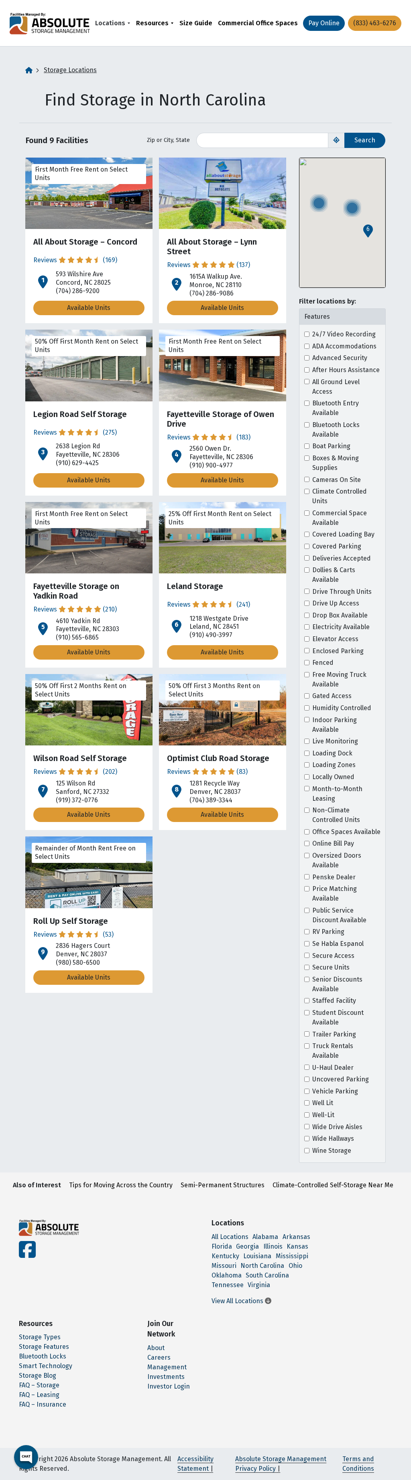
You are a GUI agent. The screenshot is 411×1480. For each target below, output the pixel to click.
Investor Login (168, 1386)
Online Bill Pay (333, 843)
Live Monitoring (335, 741)
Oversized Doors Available (336, 860)
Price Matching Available (334, 893)
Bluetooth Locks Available (336, 429)
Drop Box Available (340, 615)
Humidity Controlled (341, 708)
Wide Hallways (333, 1138)
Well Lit (322, 1103)
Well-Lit (323, 1115)
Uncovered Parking (340, 1079)
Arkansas (296, 1237)
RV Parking (328, 931)
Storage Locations (70, 70)
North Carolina (262, 1265)
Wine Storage (331, 1150)
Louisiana (257, 1256)
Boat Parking (331, 446)
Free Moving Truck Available (339, 679)
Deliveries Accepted (341, 558)
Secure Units (331, 967)
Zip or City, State (168, 140)
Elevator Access (335, 639)
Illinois (273, 1246)
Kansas (297, 1246)
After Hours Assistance (346, 370)
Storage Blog (37, 1375)
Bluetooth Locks (42, 1356)
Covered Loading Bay (343, 534)
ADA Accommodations (344, 346)
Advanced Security (339, 358)
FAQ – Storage (39, 1385)
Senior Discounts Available (337, 984)
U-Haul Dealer (333, 1067)
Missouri (224, 1265)
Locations (110, 23)
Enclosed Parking (338, 651)
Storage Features (44, 1346)
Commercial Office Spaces (258, 23)
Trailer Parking (334, 1034)
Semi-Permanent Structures (223, 1185)
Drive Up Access (335, 603)
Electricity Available (341, 627)
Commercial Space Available (339, 517)
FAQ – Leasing (39, 1395)
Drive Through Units (342, 591)
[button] (368, 231)
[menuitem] (112, 23)
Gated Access (332, 696)
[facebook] (27, 1254)
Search (364, 140)
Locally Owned (333, 777)
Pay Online (324, 23)
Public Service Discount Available (339, 915)
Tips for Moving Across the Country (121, 1185)
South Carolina (267, 1275)
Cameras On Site (336, 480)
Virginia (259, 1285)
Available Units (88, 308)
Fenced (323, 662)
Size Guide (195, 23)
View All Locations (238, 1301)
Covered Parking (336, 546)
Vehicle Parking (335, 1091)
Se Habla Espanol (338, 944)
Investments (166, 1377)
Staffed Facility (334, 1000)
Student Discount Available (338, 1017)
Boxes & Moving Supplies (335, 463)
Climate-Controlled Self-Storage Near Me (333, 1185)
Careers (159, 1357)
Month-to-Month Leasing (337, 793)
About (156, 1348)
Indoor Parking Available (334, 724)
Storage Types (40, 1337)
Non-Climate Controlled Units (336, 815)
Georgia (247, 1246)
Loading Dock (332, 753)
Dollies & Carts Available (333, 574)
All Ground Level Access (336, 386)
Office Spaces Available (346, 832)
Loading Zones (334, 765)
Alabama (265, 1237)
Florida (222, 1246)
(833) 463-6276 (374, 23)
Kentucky (225, 1256)
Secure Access (333, 956)
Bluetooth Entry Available (335, 408)
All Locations (230, 1237)
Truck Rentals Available (332, 1050)
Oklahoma (227, 1275)
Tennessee (228, 1285)
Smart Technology (45, 1366)
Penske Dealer (334, 877)
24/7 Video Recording (344, 334)
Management (167, 1367)
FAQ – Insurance (42, 1404)
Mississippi (292, 1256)
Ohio (295, 1265)
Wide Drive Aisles (337, 1127)
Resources (152, 23)
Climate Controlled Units (339, 496)
